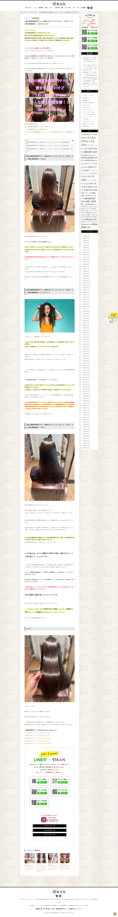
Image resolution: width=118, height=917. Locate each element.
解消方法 (95, 212)
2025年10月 (85, 259)
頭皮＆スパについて (87, 123)
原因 (89, 190)
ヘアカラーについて (87, 121)
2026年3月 (85, 247)
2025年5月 (85, 271)
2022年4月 (85, 358)
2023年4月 (85, 330)
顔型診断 (85, 97)
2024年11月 (85, 285)
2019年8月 (85, 431)
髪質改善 (85, 126)
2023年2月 (85, 334)
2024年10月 (85, 287)
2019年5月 (85, 438)
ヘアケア (87, 183)
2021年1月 (85, 393)
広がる (88, 192)
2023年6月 (85, 325)
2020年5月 (85, 410)
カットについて (86, 109)
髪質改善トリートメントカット (37, 905)
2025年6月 (85, 268)
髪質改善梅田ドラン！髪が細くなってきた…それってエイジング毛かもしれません (90, 85)
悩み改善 (89, 195)
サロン (51, 7)
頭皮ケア (91, 214)
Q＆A (78, 7)
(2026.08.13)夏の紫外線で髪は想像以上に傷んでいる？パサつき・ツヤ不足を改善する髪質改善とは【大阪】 (65, 866)
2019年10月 (85, 426)
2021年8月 (85, 377)
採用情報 (83, 7)
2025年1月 (85, 280)
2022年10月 (85, 344)
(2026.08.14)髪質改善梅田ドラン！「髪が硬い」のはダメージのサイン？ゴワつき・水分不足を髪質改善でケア (53, 866)
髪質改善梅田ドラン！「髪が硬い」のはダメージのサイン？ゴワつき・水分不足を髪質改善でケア (90, 74)
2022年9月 (85, 346)
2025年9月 (85, 261)
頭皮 (84, 214)
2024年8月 (85, 292)
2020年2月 (85, 417)
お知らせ (85, 107)
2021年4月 (85, 386)
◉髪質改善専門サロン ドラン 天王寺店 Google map (38, 738)
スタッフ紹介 (68, 7)
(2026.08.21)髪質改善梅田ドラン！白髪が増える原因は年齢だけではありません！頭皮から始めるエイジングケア (29, 866)
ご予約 (59, 902)
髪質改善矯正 (63, 905)
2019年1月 (85, 447)
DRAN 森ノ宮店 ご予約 (49, 825)
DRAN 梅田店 (42, 899)
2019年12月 (85, 422)
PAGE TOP (115, 914)
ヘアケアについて (87, 95)
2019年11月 (85, 424)
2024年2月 (85, 306)
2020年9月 (85, 403)
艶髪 (89, 212)
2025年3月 (85, 275)
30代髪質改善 (87, 134)
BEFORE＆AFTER (33, 12)
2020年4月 (85, 412)
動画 (62, 7)
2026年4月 (85, 245)
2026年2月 (85, 250)
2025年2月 (85, 278)
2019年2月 (85, 445)
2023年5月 (85, 327)
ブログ (73, 7)
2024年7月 (85, 294)
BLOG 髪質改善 (70, 905)
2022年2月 (85, 363)
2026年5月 (85, 242)
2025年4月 (85, 273)
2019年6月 (85, 436)
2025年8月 (85, 264)
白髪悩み (91, 206)
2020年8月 (85, 405)
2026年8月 (85, 235)
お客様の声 (57, 7)
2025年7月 (85, 266)
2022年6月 (85, 353)
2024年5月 (85, 299)
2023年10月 (85, 315)
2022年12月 (85, 339)
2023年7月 (85, 323)
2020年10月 (85, 400)
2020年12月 (85, 396)
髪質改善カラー (48, 905)
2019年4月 (85, 440)
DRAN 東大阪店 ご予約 (49, 830)
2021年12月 (85, 367)
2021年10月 (85, 372)
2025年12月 (85, 254)
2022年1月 (85, 365)
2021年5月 (85, 384)
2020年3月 (85, 414)
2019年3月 (85, 443)
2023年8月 (85, 320)
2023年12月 (85, 311)
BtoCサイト (85, 105)
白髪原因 (85, 206)
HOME (21, 12)
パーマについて (86, 116)
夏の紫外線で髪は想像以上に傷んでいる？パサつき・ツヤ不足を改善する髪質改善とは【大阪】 (90, 79)
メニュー (35, 7)
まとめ (28, 150)
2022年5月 (85, 356)
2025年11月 (85, 257)
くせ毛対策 (88, 160)
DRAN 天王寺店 (49, 899)
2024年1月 (85, 308)
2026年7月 (85, 238)
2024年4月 (85, 301)
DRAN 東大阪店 (65, 899)
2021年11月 (85, 370)
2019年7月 (85, 433)
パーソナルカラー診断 (87, 114)
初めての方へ (29, 7)
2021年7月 (85, 379)
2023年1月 (85, 337)
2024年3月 (85, 304)
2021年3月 (85, 388)
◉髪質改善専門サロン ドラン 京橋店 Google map (37, 733)
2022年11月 (85, 341)
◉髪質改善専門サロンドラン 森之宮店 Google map (38, 743)
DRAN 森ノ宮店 (57, 899)
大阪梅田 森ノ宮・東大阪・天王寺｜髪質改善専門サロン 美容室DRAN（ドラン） (59, 909)
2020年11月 (85, 398)
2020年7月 (85, 407)
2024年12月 (85, 283)
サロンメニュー (31, 899)
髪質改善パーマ (56, 905)
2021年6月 (85, 381)
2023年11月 (85, 313)
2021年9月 (85, 374)
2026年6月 (85, 240)
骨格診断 (85, 100)
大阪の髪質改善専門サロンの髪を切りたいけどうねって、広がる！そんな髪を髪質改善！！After (50, 148)
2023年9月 (85, 318)
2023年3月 (85, 332)
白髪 (96, 204)
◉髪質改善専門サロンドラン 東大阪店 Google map (38, 740)
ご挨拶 (45, 7)
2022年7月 (85, 351)
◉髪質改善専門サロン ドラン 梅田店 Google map (37, 735)
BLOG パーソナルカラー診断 (81, 905)
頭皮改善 (89, 216)
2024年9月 (85, 290)
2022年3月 (85, 360)
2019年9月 (85, 429)
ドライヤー (87, 173)
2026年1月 (85, 252)
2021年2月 (85, 391)
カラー (90, 163)
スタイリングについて (87, 112)
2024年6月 (85, 297)
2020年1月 (85, 419)
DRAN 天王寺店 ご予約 (49, 834)
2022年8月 (85, 348)
